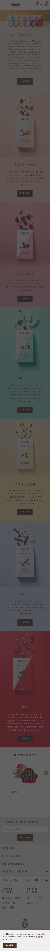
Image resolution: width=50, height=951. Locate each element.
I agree (9, 945)
